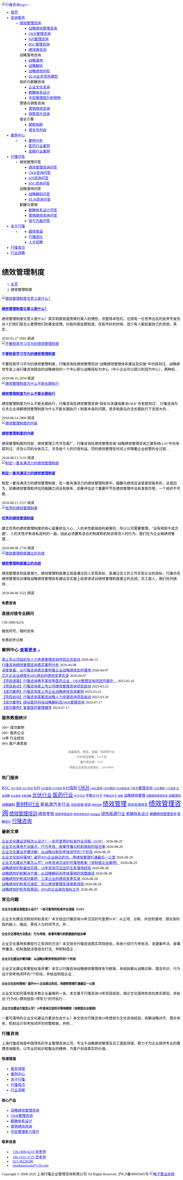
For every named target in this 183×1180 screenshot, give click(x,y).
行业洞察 (18, 253)
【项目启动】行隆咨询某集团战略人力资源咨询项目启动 (46, 697)
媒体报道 (36, 231)
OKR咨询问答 (40, 173)
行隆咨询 (22, 821)
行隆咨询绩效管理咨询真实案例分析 (30, 665)
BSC (6, 788)
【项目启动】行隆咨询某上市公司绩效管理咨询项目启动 (46, 686)
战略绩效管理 (134, 795)
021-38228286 (22, 1161)
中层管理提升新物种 (45, 98)
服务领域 (18, 1069)
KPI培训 (57, 788)
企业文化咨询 (39, 87)
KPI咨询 (46, 788)
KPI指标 (70, 788)
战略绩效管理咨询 (43, 28)
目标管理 (77, 804)
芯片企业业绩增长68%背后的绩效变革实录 (35, 676)
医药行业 (63, 795)
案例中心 (18, 1074)
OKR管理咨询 (40, 34)
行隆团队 (36, 237)
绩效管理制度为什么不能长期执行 (28, 394)
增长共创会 (37, 130)
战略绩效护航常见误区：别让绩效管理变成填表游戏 (43, 884)
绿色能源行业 (113, 814)
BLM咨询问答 (40, 199)
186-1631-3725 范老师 (29, 1157)
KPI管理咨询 (39, 39)
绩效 (87, 804)
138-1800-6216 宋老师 (29, 1152)
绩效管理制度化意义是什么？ (25, 309)
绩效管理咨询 (30, 23)
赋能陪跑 (36, 125)
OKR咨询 (96, 788)
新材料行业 (28, 804)
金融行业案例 (39, 151)
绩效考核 (46, 814)
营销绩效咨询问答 (43, 215)
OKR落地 (159, 788)
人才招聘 (36, 242)
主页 (14, 284)
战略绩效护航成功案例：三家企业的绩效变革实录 (41, 879)
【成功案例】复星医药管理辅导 (27, 708)
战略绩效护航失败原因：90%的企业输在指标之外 (41, 889)
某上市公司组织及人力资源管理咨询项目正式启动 (41, 659)
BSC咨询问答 (39, 183)
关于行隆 (18, 1079)
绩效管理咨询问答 (43, 167)
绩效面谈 (95, 814)
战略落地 (36, 60)
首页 (14, 12)
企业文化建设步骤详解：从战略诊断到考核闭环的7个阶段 (47, 852)
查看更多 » (30, 649)
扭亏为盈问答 (39, 221)
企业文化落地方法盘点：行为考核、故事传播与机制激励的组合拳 (53, 847)
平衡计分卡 (94, 795)
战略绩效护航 (39, 71)
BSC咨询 (16, 788)
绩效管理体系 (138, 804)
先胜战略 (26, 795)
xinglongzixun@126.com (30, 1165)
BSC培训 (27, 788)
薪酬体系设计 (39, 92)
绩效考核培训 (81, 814)
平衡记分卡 (110, 795)
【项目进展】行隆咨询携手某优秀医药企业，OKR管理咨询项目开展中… (59, 681)
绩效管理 (115, 803)
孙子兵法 (79, 795)
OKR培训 (109, 788)
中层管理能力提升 (25, 1132)
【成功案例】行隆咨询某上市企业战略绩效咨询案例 (43, 692)
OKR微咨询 (123, 788)
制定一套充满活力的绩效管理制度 (28, 473)
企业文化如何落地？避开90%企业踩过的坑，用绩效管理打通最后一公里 (58, 857)
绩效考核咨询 (64, 814)
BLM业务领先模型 (43, 76)
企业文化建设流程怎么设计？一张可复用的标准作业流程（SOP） (53, 841)
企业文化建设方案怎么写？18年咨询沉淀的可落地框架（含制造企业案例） (61, 863)
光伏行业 (42, 795)
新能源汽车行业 (55, 804)
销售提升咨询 (39, 114)
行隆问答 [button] (18, 157)
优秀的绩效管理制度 (18, 518)
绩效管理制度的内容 (18, 433)
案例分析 (36, 141)
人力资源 (170, 788)
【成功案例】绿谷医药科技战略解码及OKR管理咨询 (43, 702)
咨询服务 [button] (18, 18)
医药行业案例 (39, 146)
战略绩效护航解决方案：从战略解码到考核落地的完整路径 (48, 873)
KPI (37, 788)
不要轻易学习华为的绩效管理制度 (28, 354)
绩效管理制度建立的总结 (21, 563)
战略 (120, 795)
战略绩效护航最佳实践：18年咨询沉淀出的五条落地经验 (46, 868)
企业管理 (16, 796)
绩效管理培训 (23, 813)
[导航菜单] (27, 5)
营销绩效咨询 (39, 108)
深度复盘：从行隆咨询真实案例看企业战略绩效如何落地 (46, 670)
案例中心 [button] (18, 135)
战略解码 (36, 66)
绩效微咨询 (37, 50)
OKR (83, 787)
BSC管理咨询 (39, 44)
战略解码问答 (39, 194)
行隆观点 (18, 247)
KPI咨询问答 (39, 178)
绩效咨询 (97, 805)
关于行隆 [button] (18, 226)
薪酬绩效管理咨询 (163, 814)
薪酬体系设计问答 (43, 210)
